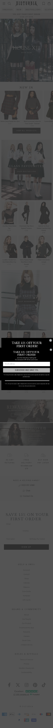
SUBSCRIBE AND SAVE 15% (26, 370)
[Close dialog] (50, 340)
